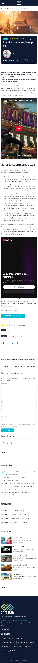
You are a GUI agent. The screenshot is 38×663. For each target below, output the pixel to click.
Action (4, 511)
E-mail (3, 409)
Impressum (10, 620)
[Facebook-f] (3, 443)
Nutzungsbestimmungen (16, 623)
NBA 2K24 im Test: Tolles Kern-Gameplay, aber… (20, 483)
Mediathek (17, 620)
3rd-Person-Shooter (13, 330)
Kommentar (4, 383)
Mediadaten (24, 620)
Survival (25, 522)
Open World (5, 332)
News (8, 8)
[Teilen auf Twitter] (8, 343)
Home (2, 8)
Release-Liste (26, 518)
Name (2, 401)
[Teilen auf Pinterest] (17, 343)
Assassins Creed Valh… (20, 556)
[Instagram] (11, 443)
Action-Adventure (16, 511)
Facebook (11, 336)
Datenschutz (4, 623)
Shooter (16, 522)
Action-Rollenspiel (25, 330)
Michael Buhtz (16, 54)
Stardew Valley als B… (20, 574)
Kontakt (3, 620)
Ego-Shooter (23, 514)
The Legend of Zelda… (20, 547)
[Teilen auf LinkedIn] (13, 343)
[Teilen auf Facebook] (3, 343)
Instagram (19, 336)
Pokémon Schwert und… (21, 538)
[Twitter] (7, 443)
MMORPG (5, 518)
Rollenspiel (6, 522)
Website (3, 416)
